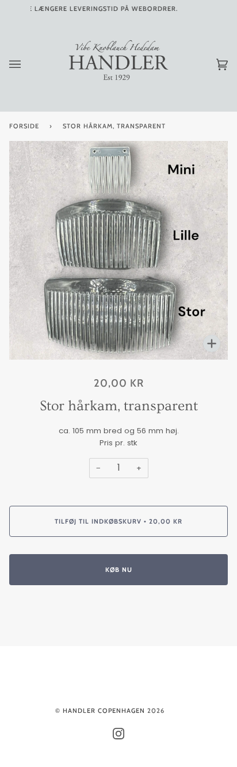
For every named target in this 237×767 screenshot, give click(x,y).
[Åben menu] (26, 64)
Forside (24, 126)
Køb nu (118, 570)
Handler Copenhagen (104, 711)
